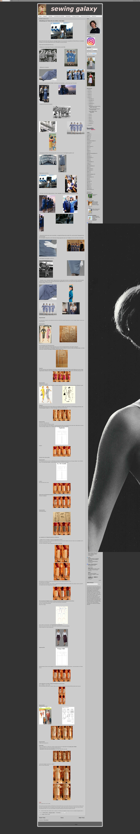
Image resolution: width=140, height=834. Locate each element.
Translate (95, 50)
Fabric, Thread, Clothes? (92, 564)
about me (94, 16)
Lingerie (88, 163)
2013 (89, 97)
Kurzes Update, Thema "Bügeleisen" (93, 112)
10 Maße (88, 133)
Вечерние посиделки (92, 215)
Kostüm (88, 160)
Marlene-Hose (89, 168)
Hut (87, 149)
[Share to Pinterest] (67, 812)
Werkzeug (88, 188)
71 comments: (58, 812)
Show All (100, 580)
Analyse (43, 814)
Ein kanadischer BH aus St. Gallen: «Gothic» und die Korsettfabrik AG (93, 554)
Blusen (88, 136)
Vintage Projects (75, 16)
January (90, 123)
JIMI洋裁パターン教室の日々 (93, 577)
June (90, 115)
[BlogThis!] (63, 812)
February (90, 121)
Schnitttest (89, 181)
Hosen (88, 147)
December (91, 98)
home (40, 16)
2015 (89, 94)
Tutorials (50, 16)
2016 (89, 92)
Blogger (76, 824)
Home (62, 817)
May (90, 117)
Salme (88, 179)
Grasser (88, 143)
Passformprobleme (90, 174)
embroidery (68, 16)
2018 (89, 89)
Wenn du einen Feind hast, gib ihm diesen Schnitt (94, 109)
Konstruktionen (89, 157)
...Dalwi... (89, 208)
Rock (49, 814)
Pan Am (46, 814)
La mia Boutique (90, 161)
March (90, 120)
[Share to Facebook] (66, 812)
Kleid (88, 154)
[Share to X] (65, 812)
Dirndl (88, 139)
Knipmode (88, 156)
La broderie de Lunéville (59, 16)
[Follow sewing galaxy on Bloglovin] (91, 54)
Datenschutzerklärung (85, 16)
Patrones (88, 175)
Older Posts (81, 817)
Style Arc (88, 185)
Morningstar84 (91, 200)
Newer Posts (42, 817)
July (90, 114)
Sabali (89, 572)
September (91, 103)
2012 (89, 125)
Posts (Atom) (46, 820)
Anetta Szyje (90, 193)
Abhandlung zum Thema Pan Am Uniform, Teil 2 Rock (51, 20)
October (90, 101)
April (90, 118)
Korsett (88, 158)
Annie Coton (90, 567)
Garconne (88, 142)
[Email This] (62, 812)
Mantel (88, 167)
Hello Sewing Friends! (92, 565)
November (91, 100)
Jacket (88, 150)
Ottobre (88, 171)
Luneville (88, 164)
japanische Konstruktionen (91, 153)
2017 (89, 91)
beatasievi (90, 222)
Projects (45, 16)
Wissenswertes (89, 189)
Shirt (88, 182)
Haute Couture (89, 146)
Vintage (88, 186)
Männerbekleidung (90, 165)
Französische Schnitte (91, 140)
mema (89, 557)
